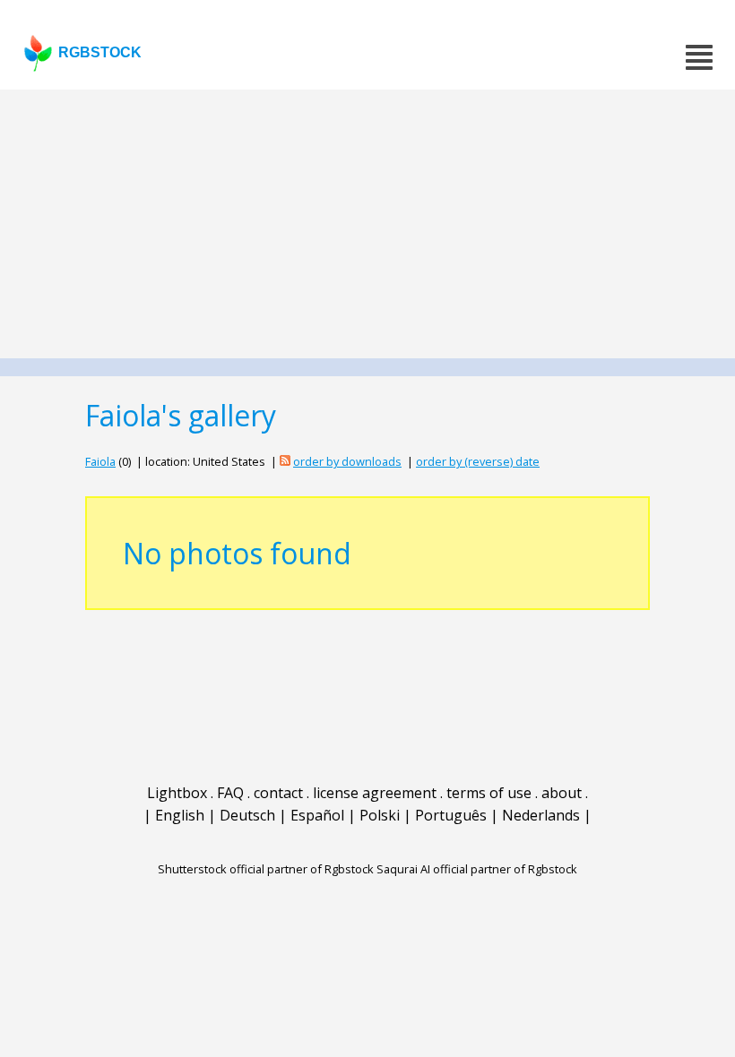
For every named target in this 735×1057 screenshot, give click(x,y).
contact (278, 793)
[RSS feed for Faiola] (285, 461)
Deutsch (247, 815)
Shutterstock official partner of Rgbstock (266, 869)
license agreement (375, 793)
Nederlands (541, 815)
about (561, 793)
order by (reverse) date (478, 461)
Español (317, 815)
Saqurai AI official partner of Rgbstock (476, 869)
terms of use (489, 793)
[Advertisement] (367, 224)
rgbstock (100, 52)
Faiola (100, 461)
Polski (379, 815)
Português (451, 815)
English (179, 815)
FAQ (230, 793)
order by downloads (347, 461)
